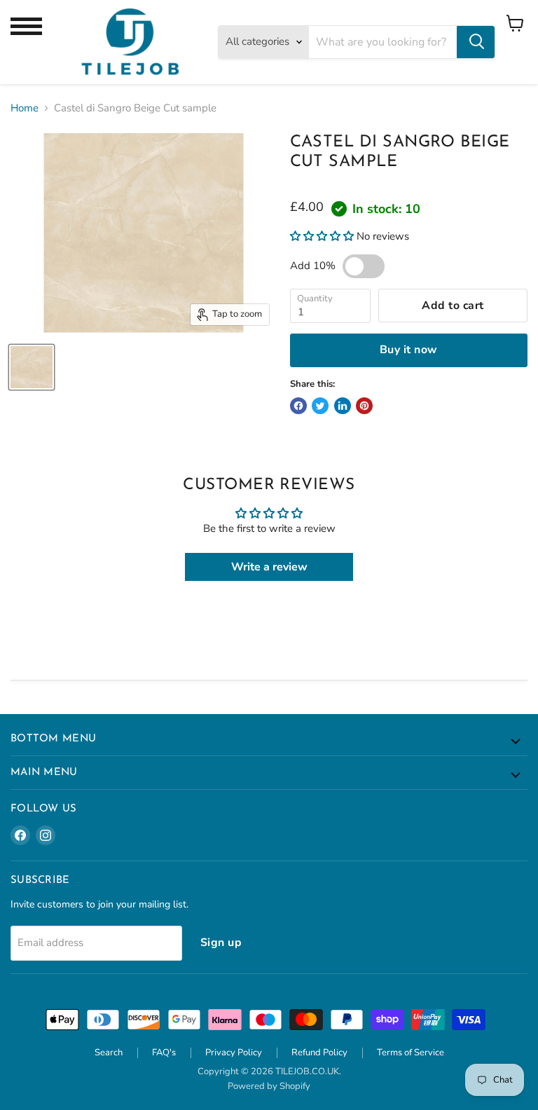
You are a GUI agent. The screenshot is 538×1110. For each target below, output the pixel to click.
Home (25, 108)
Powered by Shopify (269, 1086)
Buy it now (409, 349)
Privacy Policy (233, 1052)
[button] (322, 236)
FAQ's (164, 1052)
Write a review (269, 567)
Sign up (221, 942)
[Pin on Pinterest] (364, 405)
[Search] (476, 42)
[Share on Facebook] (298, 405)
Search (109, 1052)
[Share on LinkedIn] (342, 405)
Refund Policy (319, 1052)
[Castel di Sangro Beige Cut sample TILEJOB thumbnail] (31, 367)
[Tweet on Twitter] (320, 405)
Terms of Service (410, 1052)
